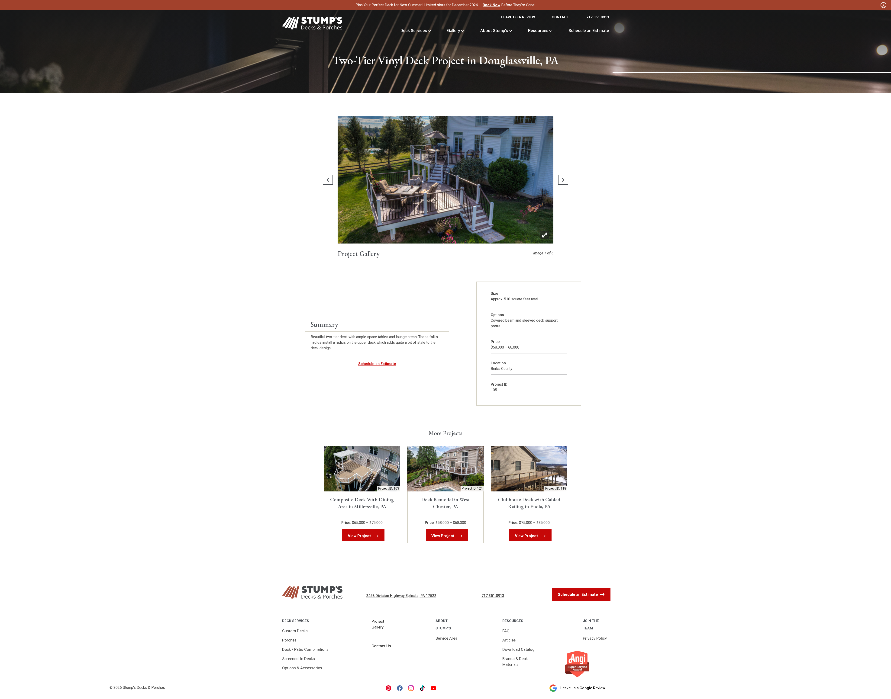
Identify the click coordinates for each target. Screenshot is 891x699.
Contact (560, 17)
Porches (289, 640)
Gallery (453, 30)
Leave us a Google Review (582, 688)
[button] (328, 180)
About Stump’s (494, 30)
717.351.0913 (597, 17)
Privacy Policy (595, 638)
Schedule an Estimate (588, 30)
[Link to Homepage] (312, 24)
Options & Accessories (302, 668)
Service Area (446, 638)
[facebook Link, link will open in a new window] (400, 688)
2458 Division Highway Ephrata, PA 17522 (401, 595)
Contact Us (381, 646)
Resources (538, 30)
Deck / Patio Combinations (305, 649)
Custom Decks (295, 630)
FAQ (506, 630)
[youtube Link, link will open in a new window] (433, 688)
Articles (509, 640)
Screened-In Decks (298, 658)
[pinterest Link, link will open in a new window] (388, 688)
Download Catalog (518, 649)
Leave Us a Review (518, 17)
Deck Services (413, 30)
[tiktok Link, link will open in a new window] (422, 688)
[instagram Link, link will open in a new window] (411, 688)
